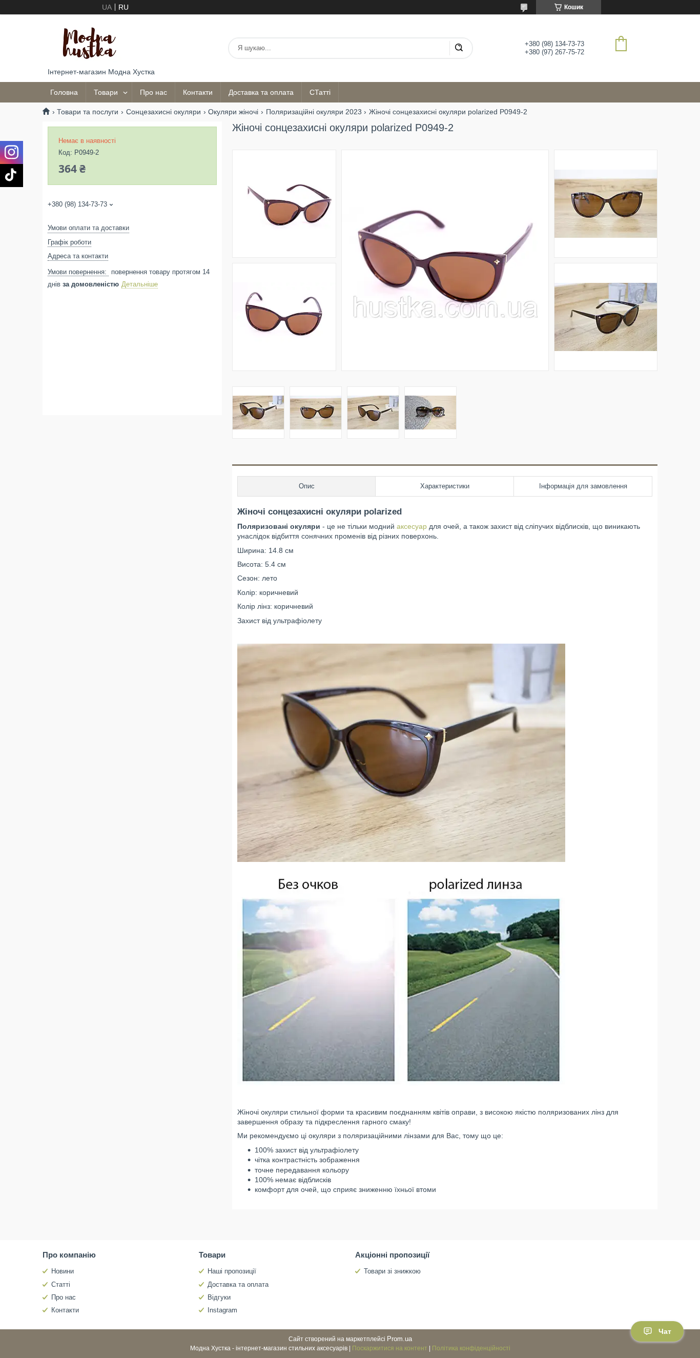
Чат (664, 1331)
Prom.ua (399, 1339)
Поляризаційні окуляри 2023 (314, 112)
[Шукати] (458, 48)
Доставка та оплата (261, 92)
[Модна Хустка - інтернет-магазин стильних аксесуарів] (86, 41)
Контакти (198, 92)
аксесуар (412, 526)
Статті (60, 1284)
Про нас (153, 92)
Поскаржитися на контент (389, 1348)
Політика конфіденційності (471, 1348)
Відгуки (219, 1297)
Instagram (222, 1310)
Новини (62, 1271)
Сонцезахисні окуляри (163, 112)
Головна (64, 92)
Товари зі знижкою (392, 1271)
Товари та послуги (87, 112)
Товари (106, 92)
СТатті (320, 92)
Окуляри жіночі (233, 112)
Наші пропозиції (232, 1271)
